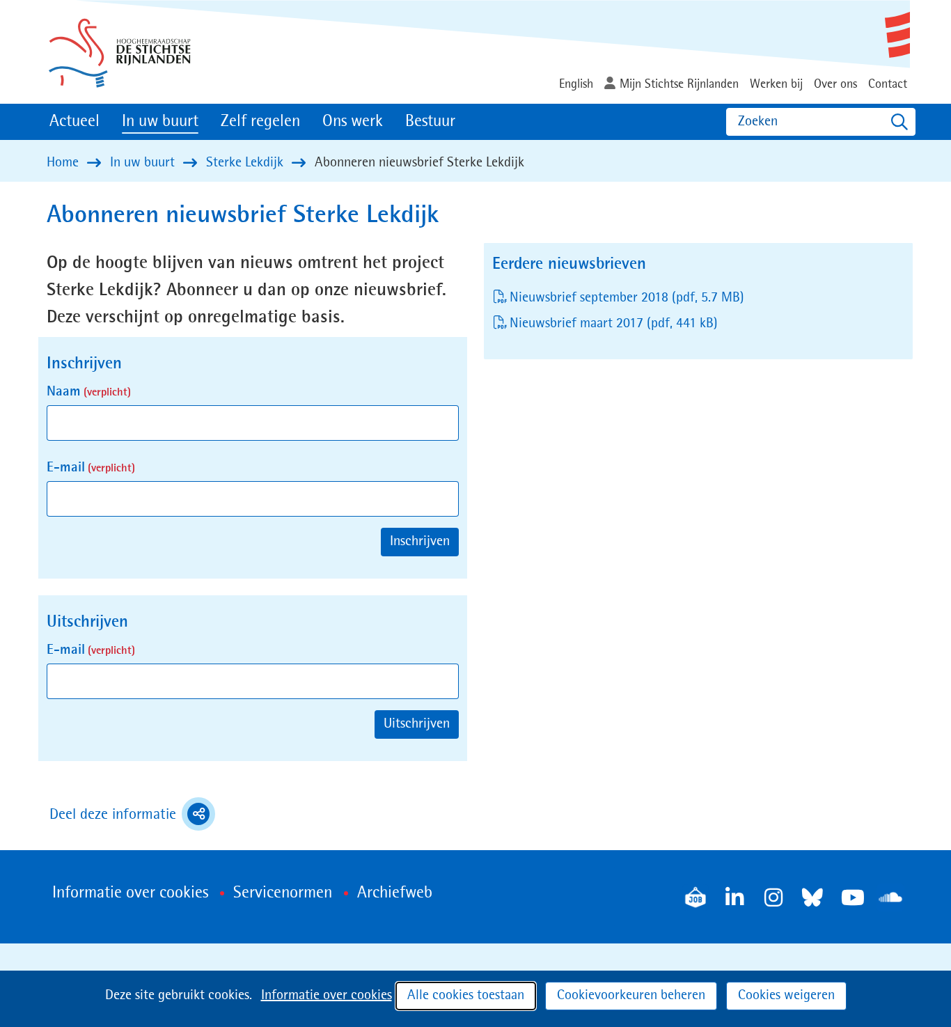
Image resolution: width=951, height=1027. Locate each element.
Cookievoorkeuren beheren (631, 996)
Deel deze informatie (132, 816)
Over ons (835, 84)
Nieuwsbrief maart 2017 (614, 324)
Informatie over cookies (326, 996)
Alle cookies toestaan (465, 996)
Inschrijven (420, 542)
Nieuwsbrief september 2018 (627, 298)
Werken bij (776, 84)
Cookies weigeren (786, 996)
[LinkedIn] (734, 897)
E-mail (91, 468)
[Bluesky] (812, 897)
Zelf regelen (260, 121)
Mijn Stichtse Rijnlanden (679, 84)
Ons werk (352, 121)
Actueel (74, 121)
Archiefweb (394, 893)
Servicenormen (282, 893)
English (576, 84)
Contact (887, 84)
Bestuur (430, 121)
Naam (89, 392)
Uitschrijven (417, 724)
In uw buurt (160, 121)
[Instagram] (773, 897)
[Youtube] (851, 897)
